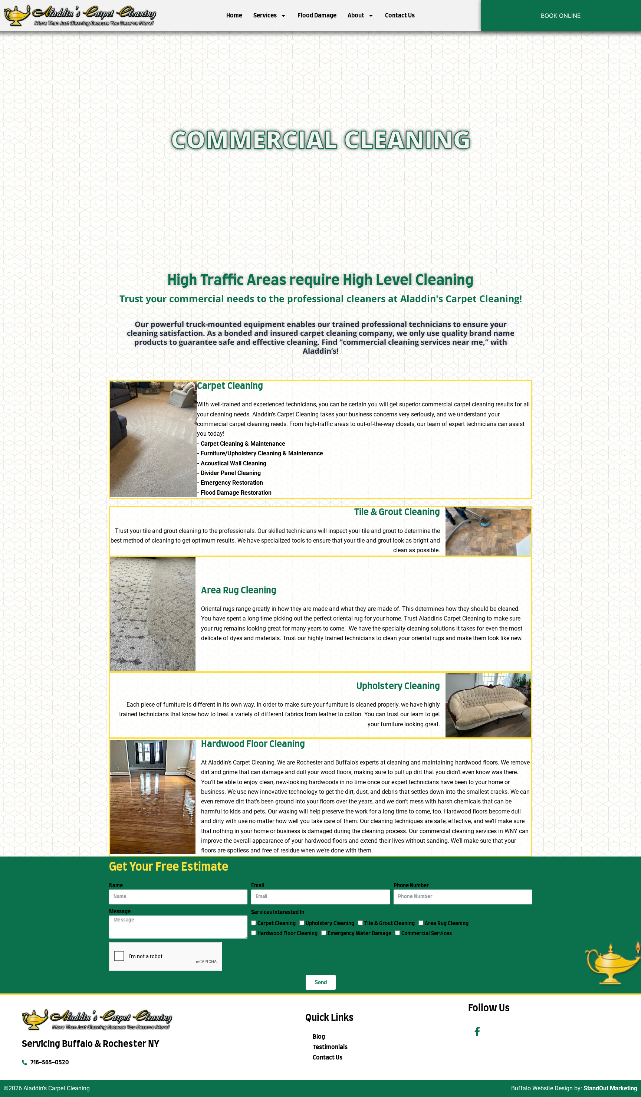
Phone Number (411, 885)
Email (257, 885)
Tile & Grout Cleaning (389, 923)
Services (265, 16)
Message (120, 911)
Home (234, 16)
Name (116, 885)
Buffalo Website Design (542, 1088)
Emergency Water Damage (359, 933)
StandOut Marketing (610, 1088)
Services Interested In (277, 912)
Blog (319, 1037)
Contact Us (400, 16)
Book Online (561, 15)
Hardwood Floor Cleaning (287, 933)
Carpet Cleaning (276, 923)
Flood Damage (317, 16)
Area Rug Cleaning (447, 923)
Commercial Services (426, 933)
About (356, 16)
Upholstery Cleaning (330, 923)
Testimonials (330, 1047)
